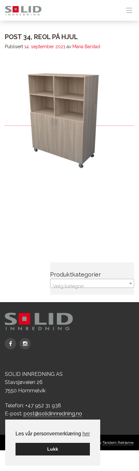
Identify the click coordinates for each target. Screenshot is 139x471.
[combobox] (92, 283)
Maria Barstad (86, 46)
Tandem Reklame (118, 442)
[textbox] (92, 286)
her (86, 433)
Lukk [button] (52, 449)
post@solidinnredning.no (53, 414)
